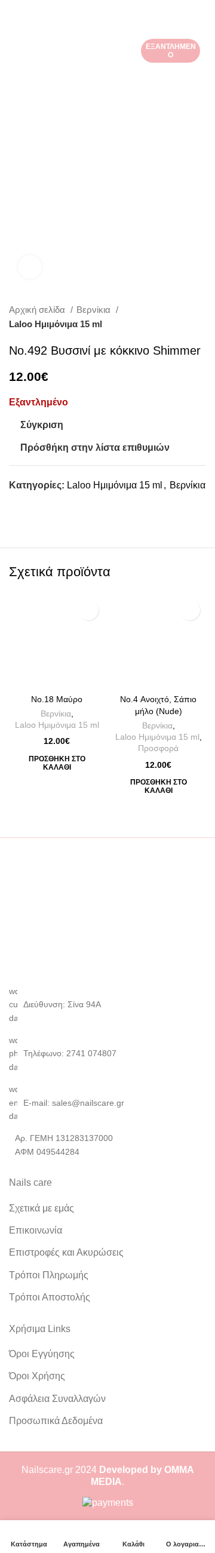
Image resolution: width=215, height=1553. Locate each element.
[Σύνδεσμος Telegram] (74, 506)
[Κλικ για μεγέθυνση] (30, 267)
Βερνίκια (94, 310)
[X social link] (32, 506)
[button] (57, 763)
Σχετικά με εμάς (41, 1208)
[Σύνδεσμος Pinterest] (46, 506)
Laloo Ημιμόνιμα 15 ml (55, 324)
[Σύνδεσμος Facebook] (19, 506)
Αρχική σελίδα (38, 310)
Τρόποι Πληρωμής (48, 1275)
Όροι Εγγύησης (42, 1354)
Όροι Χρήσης (37, 1376)
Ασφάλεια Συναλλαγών (57, 1399)
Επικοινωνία (35, 1230)
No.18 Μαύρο (56, 699)
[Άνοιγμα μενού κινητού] (13, 12)
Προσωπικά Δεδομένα (56, 1421)
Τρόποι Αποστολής (49, 1297)
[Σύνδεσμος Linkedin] (60, 506)
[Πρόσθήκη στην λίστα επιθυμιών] (88, 609)
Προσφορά (158, 748)
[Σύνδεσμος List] (107, 1054)
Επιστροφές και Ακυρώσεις (66, 1252)
